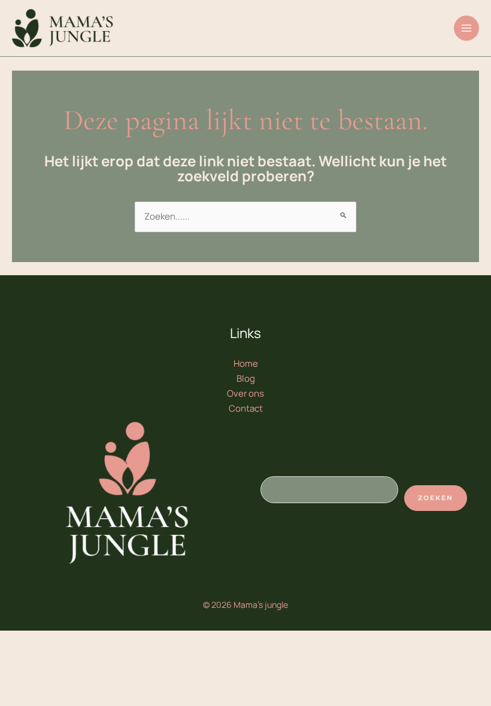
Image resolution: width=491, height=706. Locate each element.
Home (246, 363)
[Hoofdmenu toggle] (467, 28)
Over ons (245, 393)
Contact (246, 408)
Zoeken (435, 498)
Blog (246, 378)
